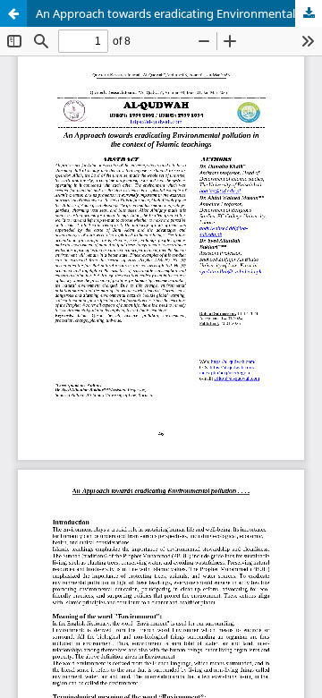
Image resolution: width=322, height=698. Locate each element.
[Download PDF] (308, 13)
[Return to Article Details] (13, 13)
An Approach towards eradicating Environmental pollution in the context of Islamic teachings (179, 13)
